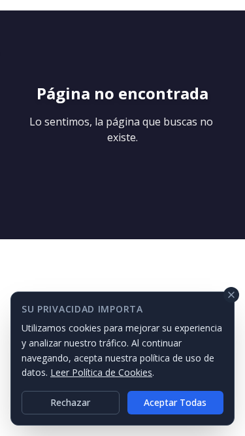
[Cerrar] (231, 295)
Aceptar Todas (175, 402)
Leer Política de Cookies (101, 372)
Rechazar (70, 402)
